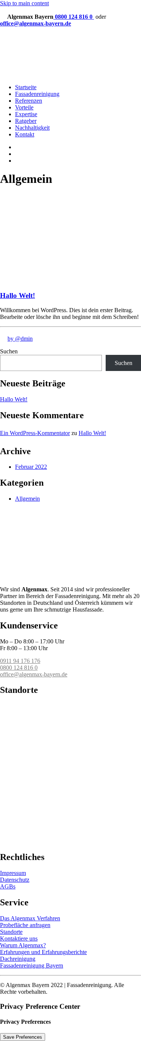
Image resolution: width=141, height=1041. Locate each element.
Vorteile (24, 107)
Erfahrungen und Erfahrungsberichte (43, 952)
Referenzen (28, 100)
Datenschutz (14, 879)
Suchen (9, 351)
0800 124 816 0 (73, 16)
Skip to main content (24, 3)
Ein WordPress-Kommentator (35, 433)
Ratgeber (25, 121)
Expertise (26, 114)
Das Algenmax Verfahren (30, 918)
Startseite (25, 87)
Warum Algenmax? (23, 945)
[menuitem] (78, 121)
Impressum (13, 873)
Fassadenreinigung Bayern (31, 965)
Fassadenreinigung (37, 94)
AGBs (7, 886)
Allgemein (27, 498)
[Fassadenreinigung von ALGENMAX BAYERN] (70, 55)
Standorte (11, 932)
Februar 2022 (31, 467)
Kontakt (24, 134)
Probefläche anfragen (25, 925)
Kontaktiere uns (19, 938)
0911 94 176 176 (20, 661)
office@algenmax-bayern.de (35, 23)
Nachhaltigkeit (32, 127)
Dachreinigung (17, 959)
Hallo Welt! (17, 295)
